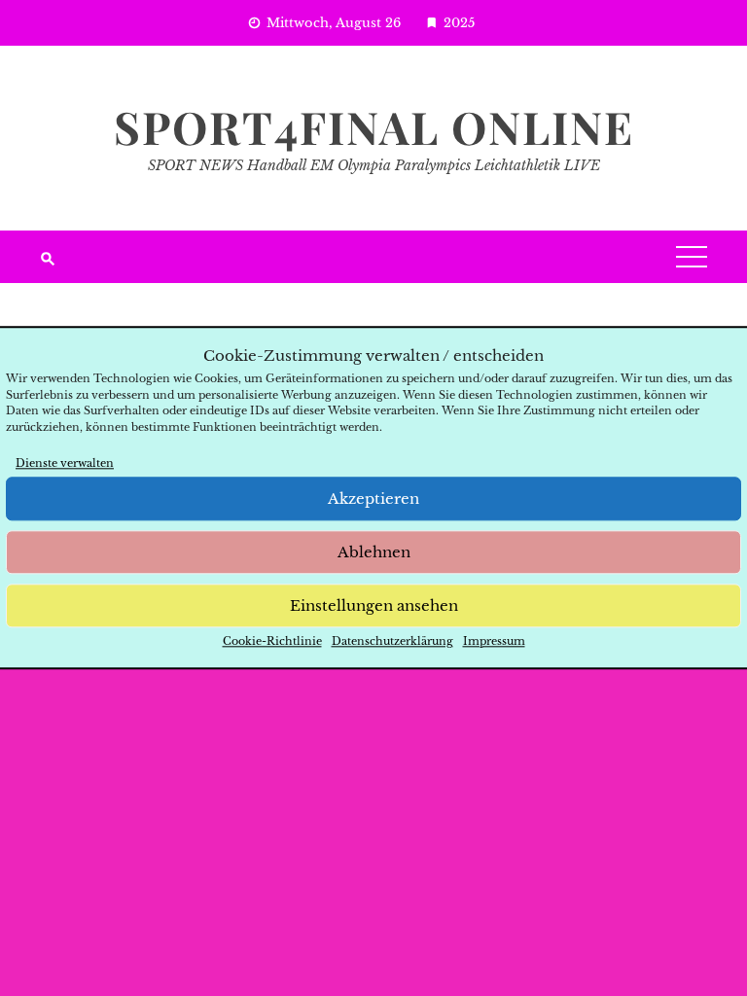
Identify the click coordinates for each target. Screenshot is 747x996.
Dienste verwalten (65, 463)
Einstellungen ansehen (374, 605)
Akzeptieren (373, 498)
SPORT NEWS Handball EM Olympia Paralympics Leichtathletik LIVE (374, 165)
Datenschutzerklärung (392, 642)
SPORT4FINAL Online (374, 126)
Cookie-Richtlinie (272, 642)
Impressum (494, 642)
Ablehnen (374, 552)
